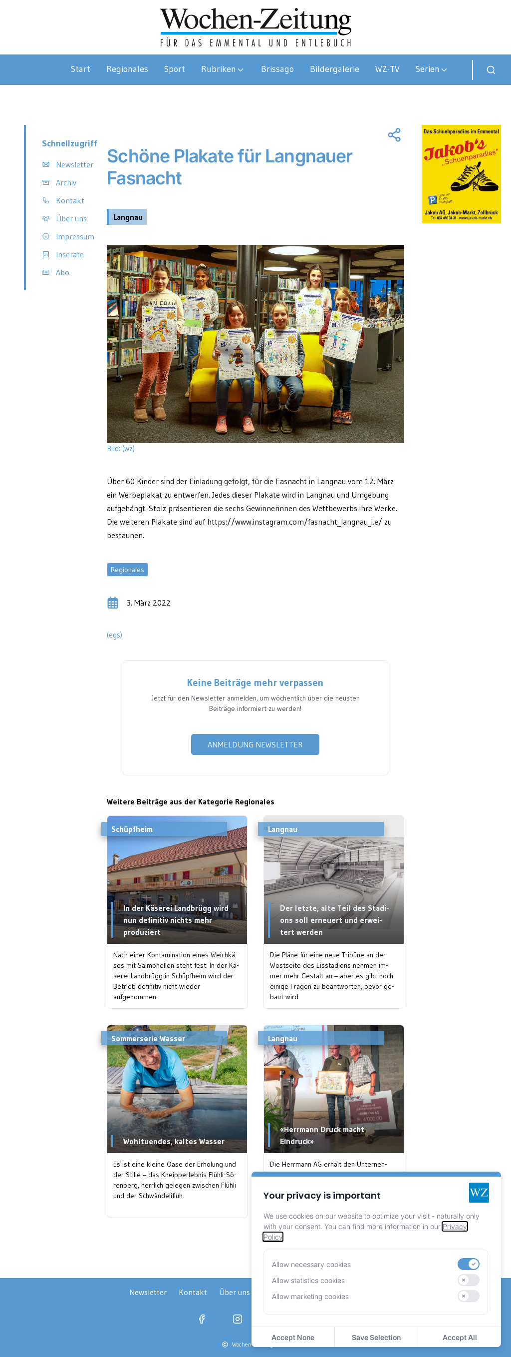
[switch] (469, 1264)
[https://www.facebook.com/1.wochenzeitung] (202, 1319)
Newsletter (148, 1292)
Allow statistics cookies (308, 1280)
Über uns (234, 1292)
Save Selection (376, 1337)
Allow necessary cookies (311, 1264)
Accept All (460, 1337)
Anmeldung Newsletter (255, 744)
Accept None (292, 1337)
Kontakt (193, 1292)
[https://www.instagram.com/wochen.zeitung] (238, 1319)
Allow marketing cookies (310, 1296)
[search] (491, 70)
